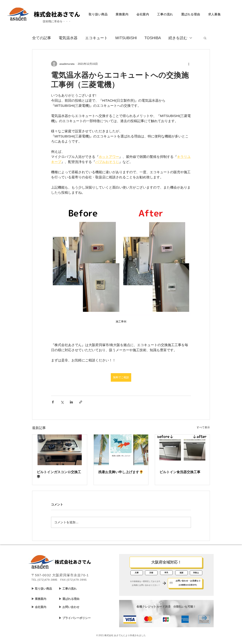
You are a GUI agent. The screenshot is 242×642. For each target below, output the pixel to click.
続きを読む (177, 38)
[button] (205, 37)
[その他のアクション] (188, 64)
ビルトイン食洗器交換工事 (180, 472)
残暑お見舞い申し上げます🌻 (120, 472)
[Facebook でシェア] (53, 402)
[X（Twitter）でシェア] (62, 402)
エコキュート (96, 38)
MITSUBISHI (126, 38)
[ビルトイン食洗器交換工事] (182, 450)
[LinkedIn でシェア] (71, 402)
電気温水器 (68, 38)
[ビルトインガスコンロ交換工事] (59, 450)
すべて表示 (203, 427)
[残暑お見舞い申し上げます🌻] (121, 450)
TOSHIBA (152, 38)
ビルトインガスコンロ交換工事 (59, 474)
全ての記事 (41, 38)
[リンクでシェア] (80, 402)
